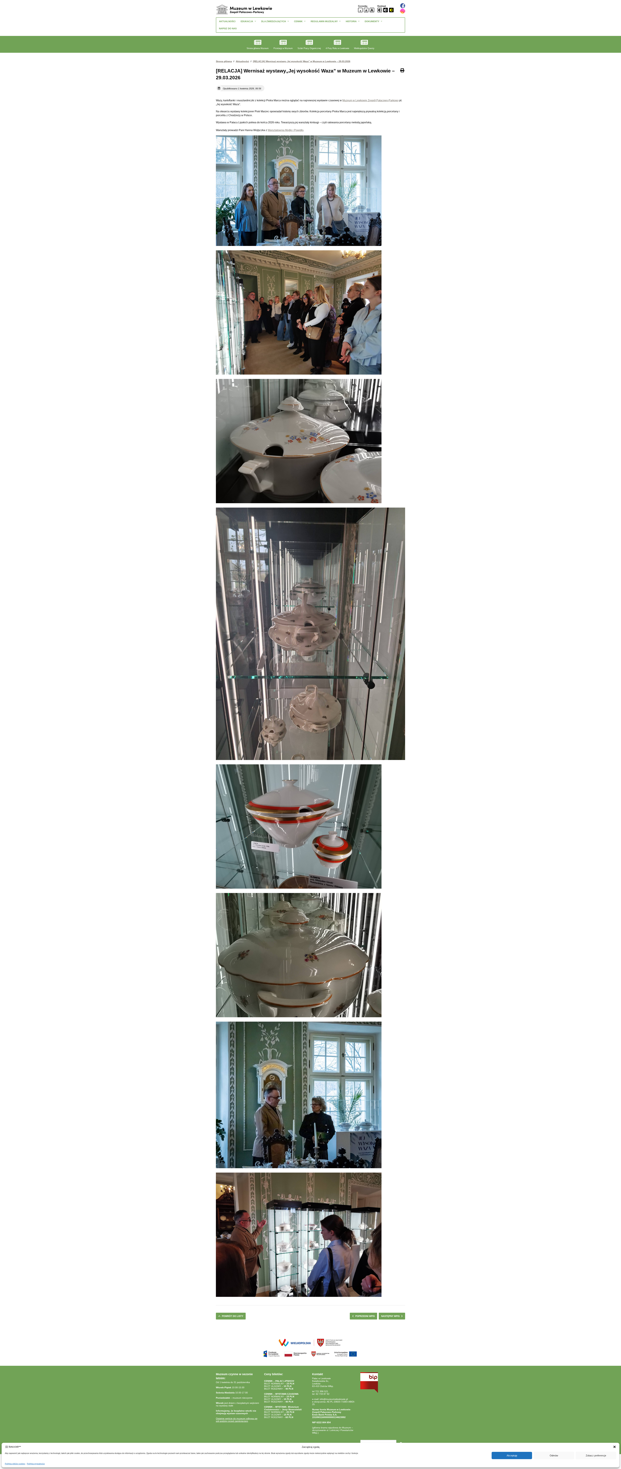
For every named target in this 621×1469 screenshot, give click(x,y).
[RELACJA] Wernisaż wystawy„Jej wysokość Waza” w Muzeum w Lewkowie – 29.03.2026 (301, 61)
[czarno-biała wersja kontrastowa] (385, 10)
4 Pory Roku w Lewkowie (337, 48)
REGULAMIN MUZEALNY (324, 21)
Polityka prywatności (36, 1464)
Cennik (298, 21)
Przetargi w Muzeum (283, 48)
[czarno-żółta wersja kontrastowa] (391, 10)
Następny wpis (390, 1316)
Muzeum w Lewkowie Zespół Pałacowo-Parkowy (370, 100)
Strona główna (224, 61)
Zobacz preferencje (596, 1455)
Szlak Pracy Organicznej (309, 48)
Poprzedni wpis (365, 1316)
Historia (351, 21)
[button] (614, 1446)
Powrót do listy (232, 1316)
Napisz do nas (228, 28)
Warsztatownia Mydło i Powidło (285, 130)
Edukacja (247, 21)
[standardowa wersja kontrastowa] (379, 10)
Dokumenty (372, 21)
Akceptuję (512, 1455)
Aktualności (227, 21)
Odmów (554, 1455)
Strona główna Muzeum (258, 48)
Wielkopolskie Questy (364, 48)
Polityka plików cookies (15, 1464)
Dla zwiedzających (273, 21)
